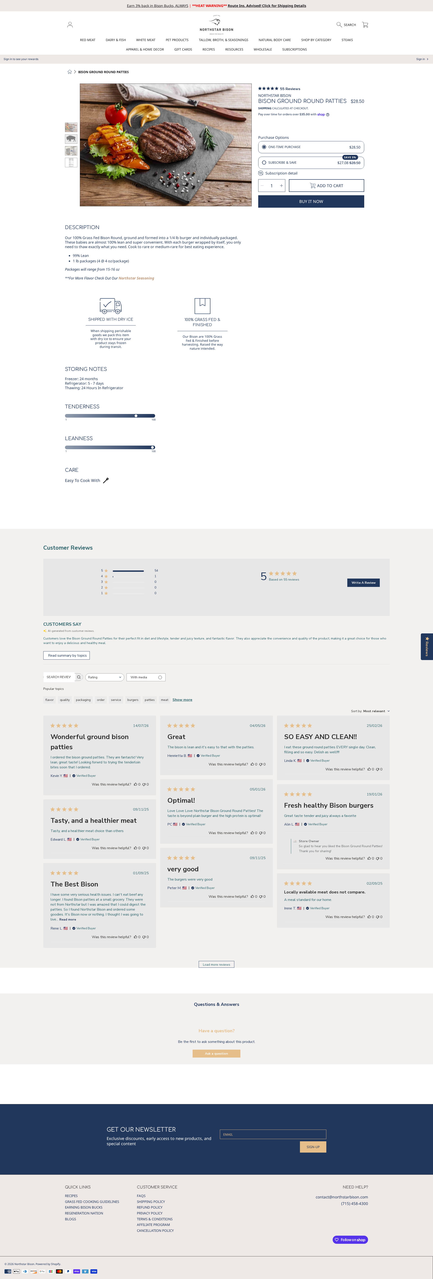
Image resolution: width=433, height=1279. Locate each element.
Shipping (265, 108)
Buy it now (311, 201)
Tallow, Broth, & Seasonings (223, 40)
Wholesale (263, 49)
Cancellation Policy (155, 1230)
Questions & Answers (216, 1004)
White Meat (145, 40)
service (116, 700)
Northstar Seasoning (136, 278)
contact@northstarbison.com (342, 1197)
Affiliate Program (153, 1224)
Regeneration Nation (84, 1213)
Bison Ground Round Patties (103, 72)
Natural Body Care (275, 40)
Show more (182, 699)
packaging (83, 700)
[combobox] (104, 677)
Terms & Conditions (155, 1219)
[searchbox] (59, 677)
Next (246, 145)
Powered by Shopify (48, 1264)
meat (164, 700)
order (101, 700)
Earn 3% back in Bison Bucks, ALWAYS (157, 5)
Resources (234, 49)
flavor (49, 700)
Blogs (70, 1219)
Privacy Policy (149, 1213)
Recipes (209, 49)
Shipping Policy (151, 1201)
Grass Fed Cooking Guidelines (92, 1201)
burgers (132, 700)
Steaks (347, 40)
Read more (67, 919)
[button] (348, 25)
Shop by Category (316, 40)
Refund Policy (149, 1207)
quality (65, 700)
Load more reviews (216, 965)
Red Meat (87, 40)
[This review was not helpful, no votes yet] (143, 784)
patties (150, 700)
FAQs (141, 1195)
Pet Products (177, 40)
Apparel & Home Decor (145, 49)
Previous (85, 145)
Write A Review (364, 583)
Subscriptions (294, 49)
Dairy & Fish (116, 40)
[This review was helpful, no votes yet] (135, 784)
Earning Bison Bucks (83, 1207)
